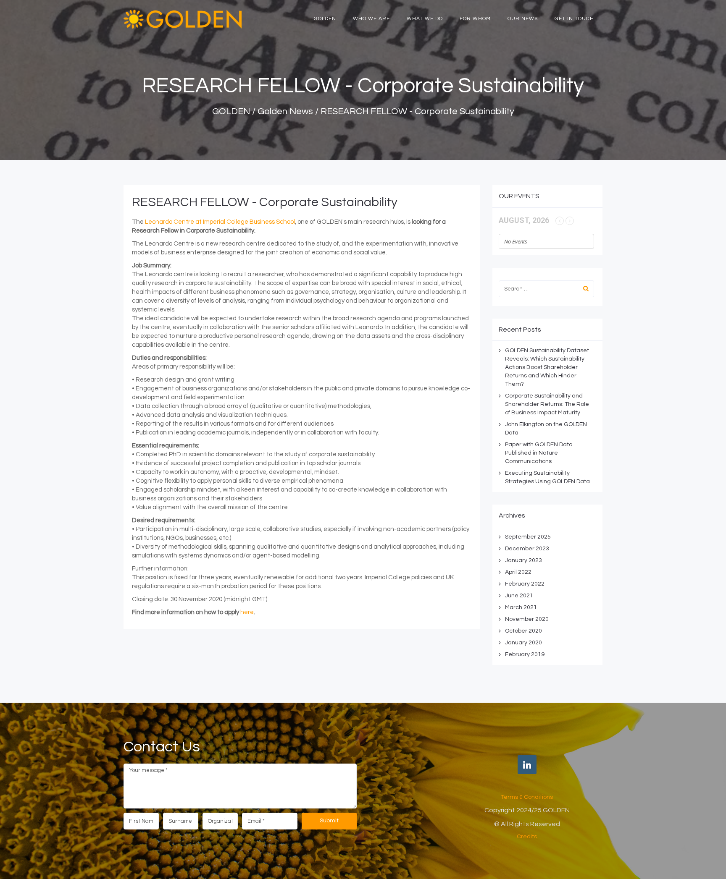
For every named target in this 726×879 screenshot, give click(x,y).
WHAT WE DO (425, 18)
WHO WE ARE (371, 18)
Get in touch (574, 18)
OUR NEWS (523, 18)
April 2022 (518, 572)
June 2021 (519, 596)
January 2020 (523, 643)
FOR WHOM (475, 18)
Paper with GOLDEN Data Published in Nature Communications (539, 453)
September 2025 (528, 537)
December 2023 (527, 549)
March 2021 (521, 607)
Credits (527, 837)
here (247, 612)
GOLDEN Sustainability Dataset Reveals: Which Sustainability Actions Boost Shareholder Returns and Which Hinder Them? (547, 367)
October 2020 (523, 631)
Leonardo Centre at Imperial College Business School (220, 222)
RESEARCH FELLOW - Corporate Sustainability (264, 202)
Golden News (285, 111)
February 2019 (524, 654)
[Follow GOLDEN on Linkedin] (527, 764)
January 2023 (523, 560)
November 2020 (527, 619)
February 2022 (524, 584)
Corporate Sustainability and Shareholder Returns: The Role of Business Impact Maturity (547, 404)
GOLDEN (325, 18)
